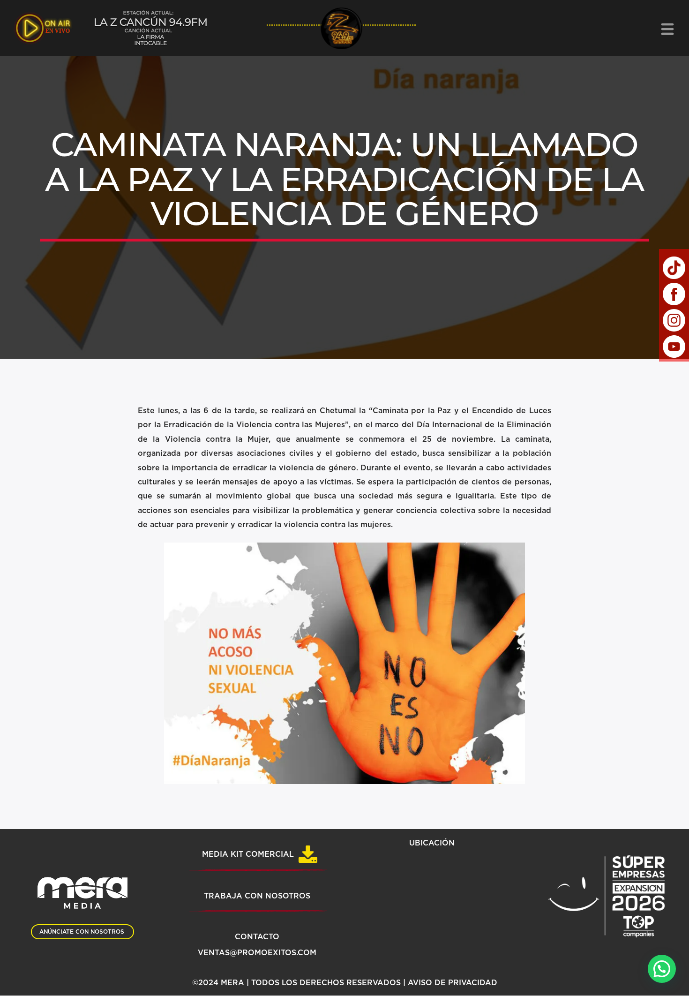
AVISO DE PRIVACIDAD (452, 983)
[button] (662, 969)
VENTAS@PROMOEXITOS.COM (257, 953)
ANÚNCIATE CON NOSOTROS (81, 932)
